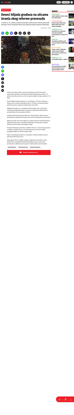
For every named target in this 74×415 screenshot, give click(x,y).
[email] (20, 33)
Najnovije (60, 399)
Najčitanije (65, 400)
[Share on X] (15, 33)
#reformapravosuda (23, 147)
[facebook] (2, 33)
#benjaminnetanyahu (35, 147)
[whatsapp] (7, 33)
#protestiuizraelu (12, 147)
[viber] (11, 33)
